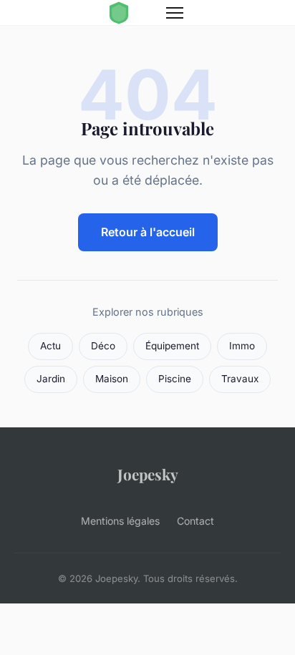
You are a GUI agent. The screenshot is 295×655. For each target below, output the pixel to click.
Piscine (174, 378)
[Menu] (174, 12)
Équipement (172, 345)
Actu (50, 345)
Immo (242, 345)
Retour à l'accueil (148, 232)
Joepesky (147, 474)
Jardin (51, 378)
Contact (195, 521)
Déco (103, 345)
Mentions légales (120, 521)
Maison (111, 378)
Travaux (239, 378)
